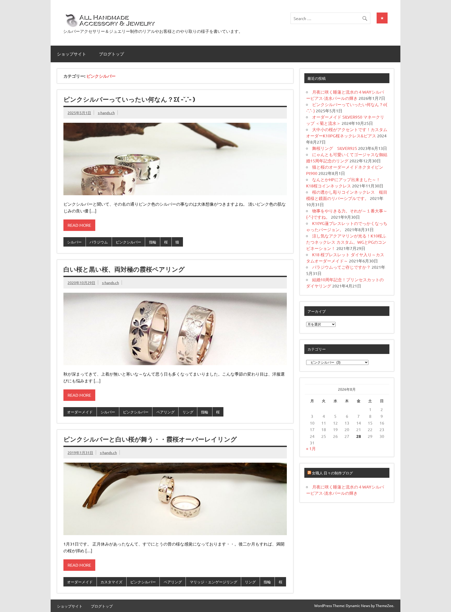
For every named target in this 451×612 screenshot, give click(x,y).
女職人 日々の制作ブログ (332, 472)
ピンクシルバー (128, 242)
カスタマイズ (111, 581)
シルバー (74, 242)
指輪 (152, 242)
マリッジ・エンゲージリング (213, 581)
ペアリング (165, 411)
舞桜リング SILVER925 (334, 148)
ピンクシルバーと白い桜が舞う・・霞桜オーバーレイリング (150, 439)
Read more (79, 225)
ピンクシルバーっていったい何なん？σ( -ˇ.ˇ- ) (129, 99)
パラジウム (99, 242)
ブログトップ (111, 54)
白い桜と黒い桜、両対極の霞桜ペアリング (124, 269)
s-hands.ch (106, 112)
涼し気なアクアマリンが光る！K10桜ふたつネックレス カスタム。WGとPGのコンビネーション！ (346, 242)
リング (187, 411)
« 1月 (311, 448)
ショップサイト (71, 54)
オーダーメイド (80, 411)
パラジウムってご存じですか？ (341, 267)
